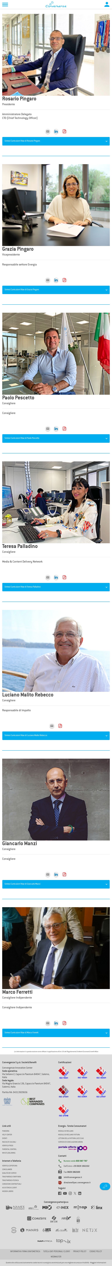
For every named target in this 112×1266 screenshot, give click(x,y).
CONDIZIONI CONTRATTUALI (11, 1184)
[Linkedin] (56, 131)
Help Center (7, 1135)
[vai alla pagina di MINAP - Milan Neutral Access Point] (82, 1210)
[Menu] (5, 5)
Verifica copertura (9, 1166)
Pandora (5, 1131)
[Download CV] (64, 131)
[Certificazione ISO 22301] (82, 1094)
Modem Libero (7, 1191)
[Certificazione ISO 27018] (63, 1113)
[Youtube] (66, 1194)
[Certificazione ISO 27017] (101, 1094)
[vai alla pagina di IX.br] (77, 1233)
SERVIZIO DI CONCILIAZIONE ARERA (70, 1142)
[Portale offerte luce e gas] (72, 1148)
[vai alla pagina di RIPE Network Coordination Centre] (80, 1221)
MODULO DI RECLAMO (65, 1131)
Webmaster (56, 1257)
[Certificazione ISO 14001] (82, 1075)
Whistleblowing (8, 1153)
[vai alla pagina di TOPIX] (65, 1244)
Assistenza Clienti (9, 1188)
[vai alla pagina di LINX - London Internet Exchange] (98, 1210)
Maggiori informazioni (98, 1263)
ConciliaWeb (7, 1169)
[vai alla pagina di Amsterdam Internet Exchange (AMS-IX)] (35, 1210)
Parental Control (9, 1149)
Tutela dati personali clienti (56, 1252)
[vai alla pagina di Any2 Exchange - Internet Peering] (38, 1221)
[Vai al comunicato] (32, 1100)
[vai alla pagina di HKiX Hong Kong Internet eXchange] (68, 1221)
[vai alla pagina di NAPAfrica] (47, 1244)
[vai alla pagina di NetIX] (92, 1233)
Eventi (4, 1138)
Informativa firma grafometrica (25, 1252)
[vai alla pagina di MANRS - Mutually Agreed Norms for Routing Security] (31, 1233)
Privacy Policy (79, 1252)
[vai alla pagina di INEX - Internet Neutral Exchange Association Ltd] (64, 1210)
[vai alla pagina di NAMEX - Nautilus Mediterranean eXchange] (17, 1210)
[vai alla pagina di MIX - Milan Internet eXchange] (49, 1210)
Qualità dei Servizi (9, 1173)
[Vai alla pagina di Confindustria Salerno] (7, 1100)
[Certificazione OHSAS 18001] (101, 1075)
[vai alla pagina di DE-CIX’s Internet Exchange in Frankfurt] (56, 1221)
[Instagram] (71, 1194)
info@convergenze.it (73, 1178)
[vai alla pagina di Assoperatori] (48, 1233)
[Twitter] (76, 1194)
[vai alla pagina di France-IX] (63, 1233)
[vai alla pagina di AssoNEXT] (15, 1233)
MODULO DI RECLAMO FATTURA (69, 1135)
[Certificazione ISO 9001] (63, 1075)
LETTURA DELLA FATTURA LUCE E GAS (71, 1138)
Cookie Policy (96, 1252)
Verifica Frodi (7, 1146)
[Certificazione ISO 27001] (63, 1094)
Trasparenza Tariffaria (11, 1177)
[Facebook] (60, 1194)
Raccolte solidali (9, 1142)
